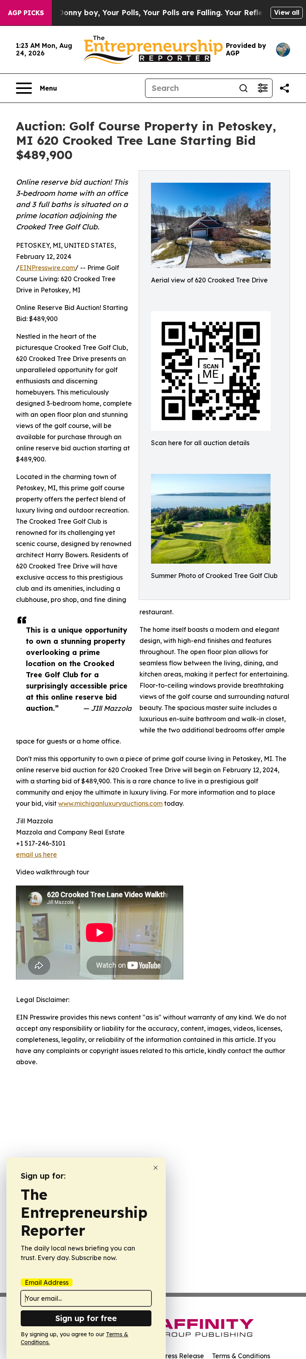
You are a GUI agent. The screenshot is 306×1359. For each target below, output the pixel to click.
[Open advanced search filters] (262, 88)
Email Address (47, 1282)
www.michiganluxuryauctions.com (110, 803)
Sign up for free (86, 1318)
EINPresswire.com (47, 268)
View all (286, 12)
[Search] (243, 88)
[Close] (155, 1168)
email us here (36, 854)
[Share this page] (284, 88)
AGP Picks (26, 13)
